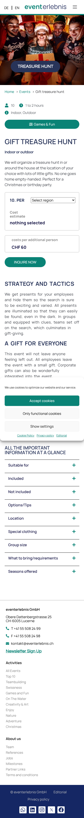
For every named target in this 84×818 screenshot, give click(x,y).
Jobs (9, 758)
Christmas (13, 727)
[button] (35, 66)
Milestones (14, 764)
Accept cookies (41, 400)
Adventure (13, 721)
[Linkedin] (32, 810)
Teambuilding (16, 682)
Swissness (14, 687)
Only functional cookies (42, 413)
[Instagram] (42, 810)
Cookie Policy (25, 435)
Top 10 (10, 676)
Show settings (42, 426)
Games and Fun (17, 693)
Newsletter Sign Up (24, 651)
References (14, 752)
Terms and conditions (22, 775)
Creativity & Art (17, 704)
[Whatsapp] (23, 810)
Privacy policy (45, 435)
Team (10, 747)
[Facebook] (61, 810)
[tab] (42, 465)
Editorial (61, 435)
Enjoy (10, 710)
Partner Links (15, 769)
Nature (11, 715)
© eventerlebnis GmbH (28, 792)
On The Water (16, 699)
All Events (13, 671)
